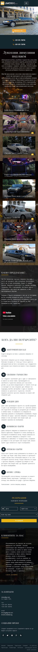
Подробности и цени (24, 110)
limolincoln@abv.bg (6, 615)
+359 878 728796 (20, 44)
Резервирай (19, 520)
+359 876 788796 (20, 40)
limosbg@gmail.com (7, 613)
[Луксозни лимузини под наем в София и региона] (9, 3)
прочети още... (19, 30)
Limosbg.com (28, 647)
